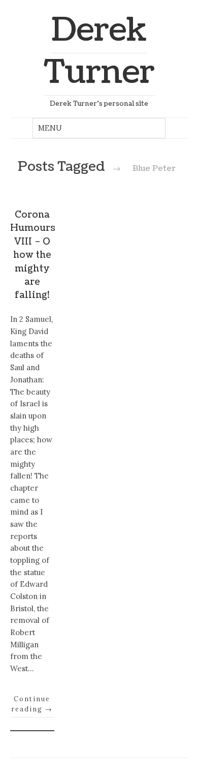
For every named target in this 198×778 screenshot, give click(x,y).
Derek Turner (99, 51)
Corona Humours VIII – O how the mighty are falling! (32, 255)
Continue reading (32, 704)
